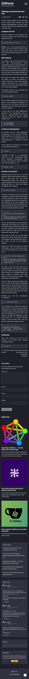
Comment (4, 371)
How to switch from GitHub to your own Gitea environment (13, 530)
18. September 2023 (6, 17)
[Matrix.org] (16, 671)
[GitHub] (14, 671)
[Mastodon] (12, 671)
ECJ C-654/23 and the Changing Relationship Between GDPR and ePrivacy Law (14, 555)
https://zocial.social (14, 594)
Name (3, 386)
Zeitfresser (7, 3)
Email (3, 393)
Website (3, 400)
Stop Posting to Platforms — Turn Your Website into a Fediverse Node (12, 449)
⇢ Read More (6, 601)
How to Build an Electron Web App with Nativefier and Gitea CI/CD (12, 489)
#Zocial (12, 591)
